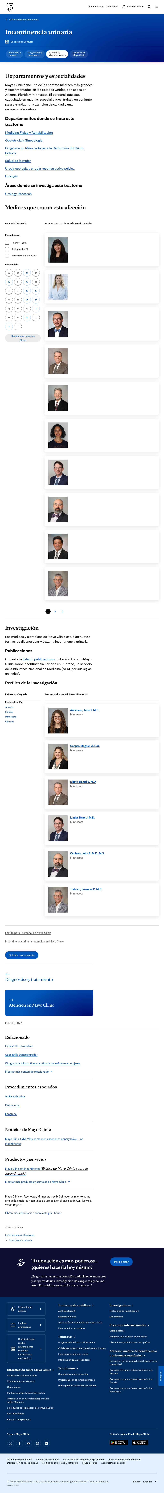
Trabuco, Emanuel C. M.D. (86, 889)
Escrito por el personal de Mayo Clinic (28, 932)
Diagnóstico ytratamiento (35, 54)
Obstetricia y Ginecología (23, 140)
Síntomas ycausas (15, 54)
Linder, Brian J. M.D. (82, 817)
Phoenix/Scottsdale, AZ (24, 255)
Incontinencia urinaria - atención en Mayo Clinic (34, 941)
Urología (11, 176)
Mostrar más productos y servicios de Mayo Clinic (35, 1181)
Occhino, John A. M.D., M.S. (87, 853)
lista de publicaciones (39, 659)
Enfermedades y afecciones (24, 19)
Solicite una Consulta (22, 41)
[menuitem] (14, 54)
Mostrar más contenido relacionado (27, 1071)
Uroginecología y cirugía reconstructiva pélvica (40, 168)
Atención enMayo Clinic (79, 54)
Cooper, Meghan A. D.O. (85, 746)
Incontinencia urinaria (38, 31)
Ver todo (9, 721)
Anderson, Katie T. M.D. (84, 710)
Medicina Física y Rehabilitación (29, 132)
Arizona (9, 706)
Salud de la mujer (18, 160)
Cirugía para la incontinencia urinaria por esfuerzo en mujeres (42, 1063)
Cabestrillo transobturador (21, 1054)
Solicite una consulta (22, 955)
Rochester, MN (19, 242)
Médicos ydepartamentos (57, 54)
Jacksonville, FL (20, 249)
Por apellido (11, 264)
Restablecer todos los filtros (23, 338)
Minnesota (10, 716)
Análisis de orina (15, 1096)
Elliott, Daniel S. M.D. (83, 781)
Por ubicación (12, 234)
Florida (9, 711)
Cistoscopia (12, 1105)
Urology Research (18, 193)
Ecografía (11, 1113)
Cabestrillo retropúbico (19, 1046)
